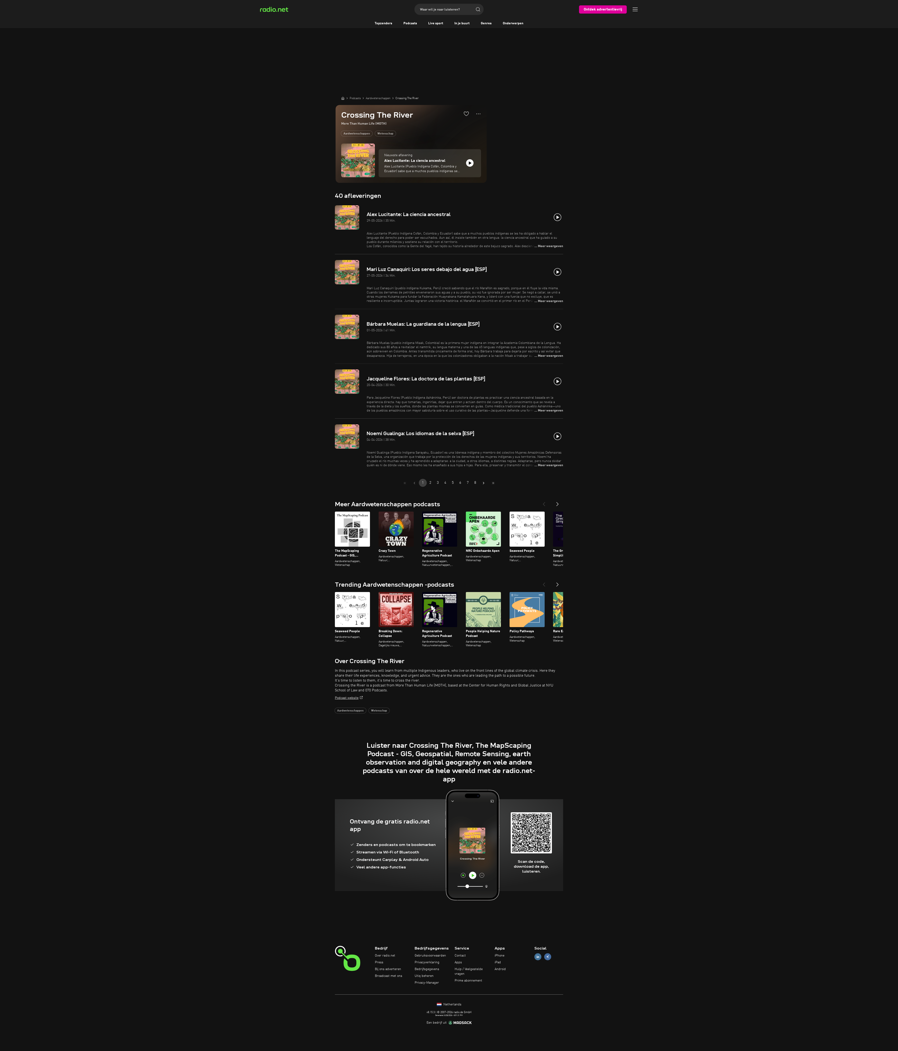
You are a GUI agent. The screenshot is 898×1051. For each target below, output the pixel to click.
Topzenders (383, 23)
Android (500, 969)
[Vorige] (544, 502)
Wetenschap (385, 133)
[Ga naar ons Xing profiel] (548, 956)
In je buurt (462, 23)
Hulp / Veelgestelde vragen (469, 971)
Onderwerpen (513, 23)
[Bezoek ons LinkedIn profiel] (538, 956)
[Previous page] (414, 483)
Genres (486, 23)
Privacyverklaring (427, 962)
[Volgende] (557, 502)
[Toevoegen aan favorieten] (466, 113)
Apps (458, 962)
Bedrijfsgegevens (427, 969)
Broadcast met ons (388, 976)
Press (379, 962)
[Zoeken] (478, 9)
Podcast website (346, 698)
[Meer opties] (478, 114)
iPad (498, 962)
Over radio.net (385, 955)
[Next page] (483, 483)
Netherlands (451, 1004)
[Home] (343, 98)
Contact (460, 955)
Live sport (435, 23)
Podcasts (410, 23)
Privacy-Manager (427, 982)
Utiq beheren (424, 976)
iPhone (499, 955)
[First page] (405, 483)
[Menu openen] (635, 9)
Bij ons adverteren (388, 969)
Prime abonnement (468, 980)
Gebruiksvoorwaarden (430, 955)
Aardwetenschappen (357, 133)
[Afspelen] (470, 163)
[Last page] (493, 483)
